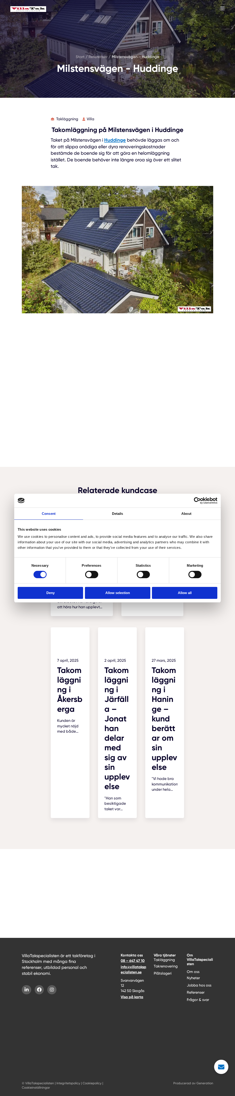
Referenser (195, 992)
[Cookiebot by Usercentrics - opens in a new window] (197, 500)
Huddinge (115, 140)
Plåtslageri (163, 973)
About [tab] (186, 514)
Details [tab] (117, 514)
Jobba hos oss (199, 985)
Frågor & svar (198, 1000)
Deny (50, 593)
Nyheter (193, 978)
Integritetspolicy (68, 1083)
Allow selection (117, 593)
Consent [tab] (49, 514)
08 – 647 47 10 (133, 961)
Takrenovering (166, 966)
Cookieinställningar (36, 1087)
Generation (204, 1083)
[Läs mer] (70, 683)
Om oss (193, 972)
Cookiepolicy (92, 1083)
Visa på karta (132, 997)
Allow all (185, 593)
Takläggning (164, 960)
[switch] (91, 574)
